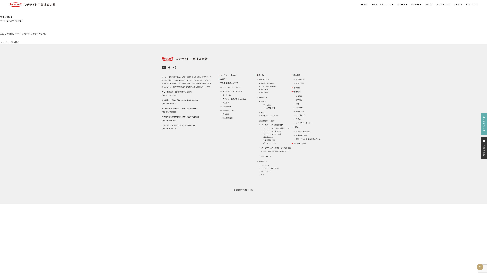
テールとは (227, 95)
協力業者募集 (228, 118)
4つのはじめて (301, 115)
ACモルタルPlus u (267, 83)
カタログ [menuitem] (429, 4)
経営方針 (299, 100)
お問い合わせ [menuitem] (471, 4)
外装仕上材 (263, 97)
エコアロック (266, 156)
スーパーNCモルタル (269, 86)
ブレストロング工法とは (232, 87)
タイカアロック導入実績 (272, 131)
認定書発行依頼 (302, 135)
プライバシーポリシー (304, 123)
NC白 (263, 113)
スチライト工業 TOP (228, 75)
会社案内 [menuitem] (458, 4)
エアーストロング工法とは (232, 91)
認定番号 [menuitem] (415, 4)
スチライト (265, 165)
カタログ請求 (484, 149)
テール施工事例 (269, 108)
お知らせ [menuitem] (364, 4)
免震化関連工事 (269, 140)
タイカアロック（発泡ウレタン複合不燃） (277, 148)
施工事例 (226, 102)
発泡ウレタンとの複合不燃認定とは (276, 151)
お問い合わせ (484, 125)
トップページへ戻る (9, 42)
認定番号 (297, 75)
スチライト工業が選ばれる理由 (234, 99)
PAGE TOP (480, 267)
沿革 (297, 103)
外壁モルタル (301, 79)
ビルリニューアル (269, 143)
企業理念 (299, 96)
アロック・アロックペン (270, 168)
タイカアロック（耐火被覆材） (272, 125)
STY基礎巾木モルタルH (269, 115)
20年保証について (229, 110)
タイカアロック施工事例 (272, 134)
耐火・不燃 (300, 83)
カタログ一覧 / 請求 (303, 131)
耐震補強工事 (268, 137)
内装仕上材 (263, 161)
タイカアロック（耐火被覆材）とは (276, 128)
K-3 (262, 174)
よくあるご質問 (299, 143)
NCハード (264, 92)
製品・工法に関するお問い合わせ (308, 139)
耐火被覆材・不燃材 (266, 121)
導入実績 (226, 114)
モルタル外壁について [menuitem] (381, 4)
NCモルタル (265, 89)
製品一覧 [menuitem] (401, 4)
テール (263, 101)
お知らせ (223, 79)
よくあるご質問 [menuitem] (443, 4)
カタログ (297, 87)
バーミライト (266, 171)
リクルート (300, 119)
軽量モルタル (264, 79)
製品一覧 (260, 75)
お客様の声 (227, 106)
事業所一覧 (300, 111)
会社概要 (299, 107)
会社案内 (297, 91)
